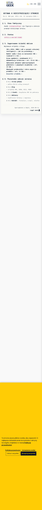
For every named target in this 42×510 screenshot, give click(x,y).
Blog (13, 87)
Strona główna (17, 81)
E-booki (14, 92)
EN (35, 4)
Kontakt (14, 100)
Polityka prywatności (13, 450)
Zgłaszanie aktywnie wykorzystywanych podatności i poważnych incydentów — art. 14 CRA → (22, 65)
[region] (21, 446)
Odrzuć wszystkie (13, 453)
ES (32, 4)
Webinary (15, 95)
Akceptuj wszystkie (28, 453)
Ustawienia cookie (28, 450)
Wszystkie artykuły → (14, 74)
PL (28, 4)
